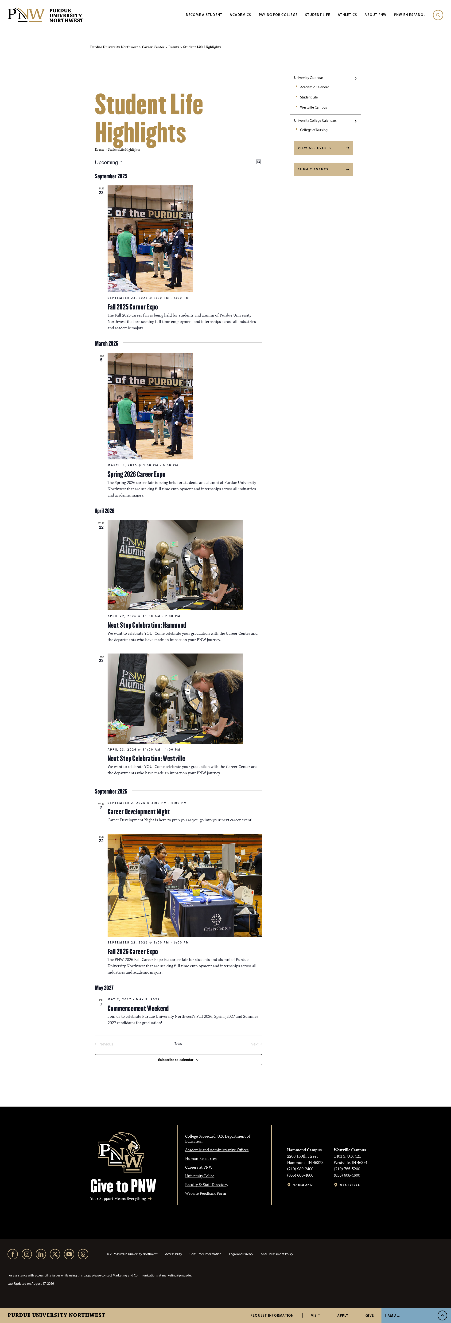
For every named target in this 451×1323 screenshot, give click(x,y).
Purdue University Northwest (56, 1315)
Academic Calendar (314, 87)
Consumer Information (206, 1254)
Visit (315, 1315)
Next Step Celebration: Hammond (147, 625)
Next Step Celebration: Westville (146, 758)
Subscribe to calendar (175, 1059)
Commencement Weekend (138, 1008)
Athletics (347, 14)
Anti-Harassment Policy (277, 1254)
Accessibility (173, 1254)
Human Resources (201, 1158)
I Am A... (392, 1315)
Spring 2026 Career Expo (137, 474)
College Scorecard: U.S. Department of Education (217, 1139)
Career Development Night (139, 811)
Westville (349, 1184)
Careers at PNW (199, 1167)
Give (369, 1315)
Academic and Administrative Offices (217, 1150)
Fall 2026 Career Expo (133, 951)
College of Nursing (313, 130)
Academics (240, 14)
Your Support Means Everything (118, 1198)
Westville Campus (313, 107)
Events (99, 150)
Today (178, 1043)
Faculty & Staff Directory (206, 1184)
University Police (199, 1176)
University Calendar (308, 78)
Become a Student (204, 14)
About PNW (375, 14)
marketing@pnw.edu (176, 1275)
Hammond (303, 1184)
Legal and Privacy (241, 1254)
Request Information (272, 1315)
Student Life (317, 14)
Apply (342, 1315)
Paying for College (278, 14)
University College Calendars (315, 120)
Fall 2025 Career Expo (133, 306)
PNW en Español (410, 14)
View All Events (315, 148)
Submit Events (313, 169)
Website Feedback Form (205, 1193)
